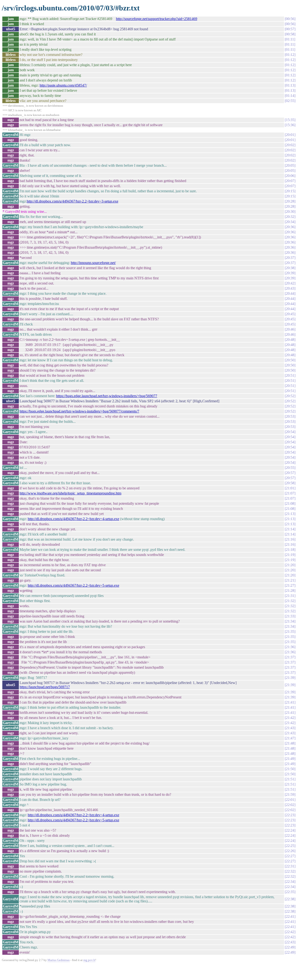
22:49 (290, 947)
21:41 (290, 702)
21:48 (290, 743)
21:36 (290, 647)
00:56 (290, 19)
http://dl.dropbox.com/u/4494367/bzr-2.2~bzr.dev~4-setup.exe (73, 519)
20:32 (290, 217)
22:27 (290, 856)
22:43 (290, 942)
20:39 (290, 273)
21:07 (290, 493)
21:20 (290, 565)
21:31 (290, 596)
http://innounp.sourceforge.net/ (93, 263)
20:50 (290, 360)
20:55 (290, 468)
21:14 (290, 529)
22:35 (290, 892)
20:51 (290, 375)
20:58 (290, 483)
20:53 (290, 416)
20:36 (290, 227)
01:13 (290, 85)
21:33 (290, 616)
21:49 (290, 759)
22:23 (290, 815)
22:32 (290, 871)
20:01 (290, 135)
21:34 (290, 621)
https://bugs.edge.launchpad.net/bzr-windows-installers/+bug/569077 (106, 396)
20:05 (290, 165)
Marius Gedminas (58, 960)
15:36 (290, 125)
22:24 (290, 830)
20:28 (290, 201)
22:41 (290, 916)
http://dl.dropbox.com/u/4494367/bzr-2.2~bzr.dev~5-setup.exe (73, 585)
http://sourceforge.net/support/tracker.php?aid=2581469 (156, 19)
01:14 (290, 96)
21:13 (290, 514)
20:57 (290, 473)
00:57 (290, 29)
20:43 (290, 288)
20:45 (290, 314)
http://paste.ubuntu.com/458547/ (63, 85)
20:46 (290, 329)
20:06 (290, 176)
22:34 (290, 882)
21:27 (290, 585)
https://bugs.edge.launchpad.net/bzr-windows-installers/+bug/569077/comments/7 (79, 411)
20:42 (290, 283)
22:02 (290, 805)
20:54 (290, 432)
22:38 (290, 899)
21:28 (290, 591)
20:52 (290, 396)
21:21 (290, 580)
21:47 (290, 738)
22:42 (290, 932)
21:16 (290, 539)
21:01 (290, 488)
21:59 (290, 794)
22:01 (290, 800)
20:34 (290, 222)
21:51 (290, 779)
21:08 (290, 503)
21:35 (290, 631)
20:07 (290, 181)
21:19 (290, 555)
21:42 (290, 718)
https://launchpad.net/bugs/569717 (45, 687)
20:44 (290, 293)
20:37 (290, 258)
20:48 (290, 340)
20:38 (290, 268)
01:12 (290, 55)
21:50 (290, 769)
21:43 (290, 728)
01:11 (290, 39)
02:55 (290, 101)
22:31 (290, 866)
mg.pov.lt (89, 960)
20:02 (290, 145)
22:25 (290, 846)
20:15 (290, 191)
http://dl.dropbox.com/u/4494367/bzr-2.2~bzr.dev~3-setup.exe (72, 201)
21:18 (290, 550)
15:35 (290, 120)
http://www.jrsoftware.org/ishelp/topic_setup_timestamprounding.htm (70, 493)
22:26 (290, 851)
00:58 (290, 34)
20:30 (290, 211)
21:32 (290, 601)
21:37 (290, 657)
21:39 (290, 678)
